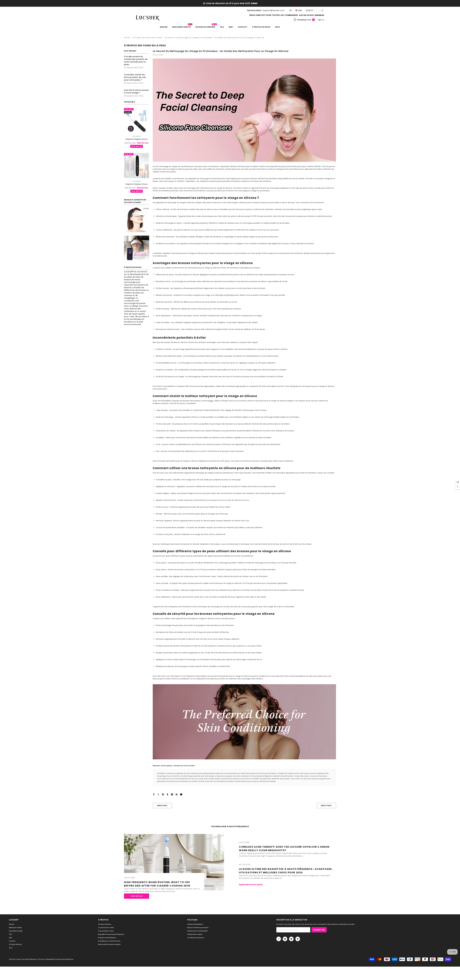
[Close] (258, 456)
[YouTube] (237, 507)
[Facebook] (222, 507)
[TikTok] (232, 507)
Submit (230, 497)
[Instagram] (227, 507)
